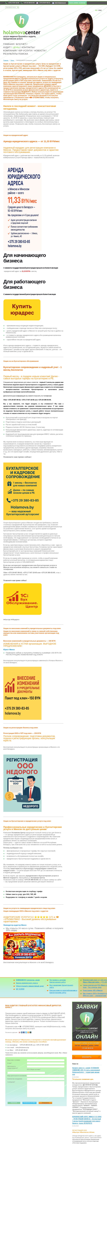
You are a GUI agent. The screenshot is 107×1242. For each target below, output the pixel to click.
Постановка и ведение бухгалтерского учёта (58, 981)
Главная (8, 44)
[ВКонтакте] (22, 1032)
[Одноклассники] (28, 1032)
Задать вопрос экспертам (77, 3)
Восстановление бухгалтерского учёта (61, 986)
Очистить (14, 1103)
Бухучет (21, 44)
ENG (100, 10)
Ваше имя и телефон (13, 1060)
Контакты (28, 47)
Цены (12, 60)
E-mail (9, 1063)
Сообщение (11, 1082)
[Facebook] (24, 1032)
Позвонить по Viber (29, 1103)
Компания (9, 50)
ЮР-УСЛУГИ (25, 50)
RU (96, 10)
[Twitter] (26, 1032)
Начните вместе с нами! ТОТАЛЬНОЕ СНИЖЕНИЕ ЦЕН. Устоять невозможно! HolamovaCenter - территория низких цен (86, 1071)
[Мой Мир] (30, 1032)
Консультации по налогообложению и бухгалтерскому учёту (63, 991)
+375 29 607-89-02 (44, 3)
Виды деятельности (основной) (16, 1075)
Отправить (45, 1103)
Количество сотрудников (14, 1079)
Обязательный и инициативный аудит (30, 986)
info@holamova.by (60, 3)
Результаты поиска (15, 53)
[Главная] (22, 41)
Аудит (7, 47)
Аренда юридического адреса (27, 983)
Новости (39, 50)
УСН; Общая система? (33, 1069)
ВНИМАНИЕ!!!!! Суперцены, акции (28, 980)
